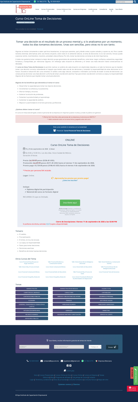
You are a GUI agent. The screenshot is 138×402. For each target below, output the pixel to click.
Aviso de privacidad (60, 380)
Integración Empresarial (32, 310)
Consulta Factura (91, 380)
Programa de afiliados (63, 377)
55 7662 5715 (41, 1)
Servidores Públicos (31, 318)
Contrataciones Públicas (31, 296)
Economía (32, 300)
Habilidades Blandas (69, 304)
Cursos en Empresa (79, 9)
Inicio (37, 9)
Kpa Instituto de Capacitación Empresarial (15, 1)
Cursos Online (78, 375)
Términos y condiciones (43, 380)
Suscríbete (119, 9)
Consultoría (103, 9)
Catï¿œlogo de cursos (79, 377)
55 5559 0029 (55, 1)
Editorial (46, 377)
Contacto (92, 377)
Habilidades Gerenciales (106, 304)
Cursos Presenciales (47, 9)
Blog (52, 377)
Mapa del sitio (103, 380)
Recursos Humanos (32, 314)
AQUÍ (48, 224)
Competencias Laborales (32, 292)
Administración (31, 288)
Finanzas (69, 300)
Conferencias (92, 9)
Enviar (111, 347)
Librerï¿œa (70, 371)
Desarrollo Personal (106, 296)
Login (32, 380)
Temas (101, 375)
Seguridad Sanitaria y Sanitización (69, 314)
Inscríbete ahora (136, 377)
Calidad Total (106, 288)
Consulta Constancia (76, 380)
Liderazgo (69, 310)
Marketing (106, 310)
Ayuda (111, 9)
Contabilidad (106, 292)
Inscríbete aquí (70, 202)
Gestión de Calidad (106, 300)
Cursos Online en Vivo (64, 9)
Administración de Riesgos (69, 288)
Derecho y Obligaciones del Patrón (69, 296)
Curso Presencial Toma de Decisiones (77, 131)
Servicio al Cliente (106, 314)
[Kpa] (20, 9)
